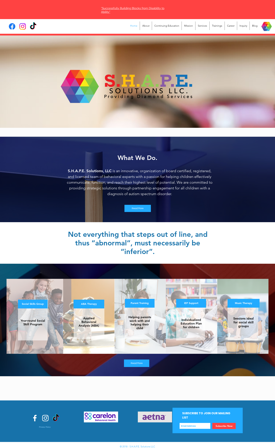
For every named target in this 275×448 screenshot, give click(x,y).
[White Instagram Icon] (45, 418)
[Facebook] (12, 26)
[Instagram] (22, 26)
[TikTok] (33, 26)
